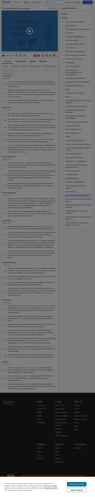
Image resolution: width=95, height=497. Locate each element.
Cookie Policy (28, 490)
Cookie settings (50, 488)
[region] (47, 487)
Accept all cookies (76, 484)
